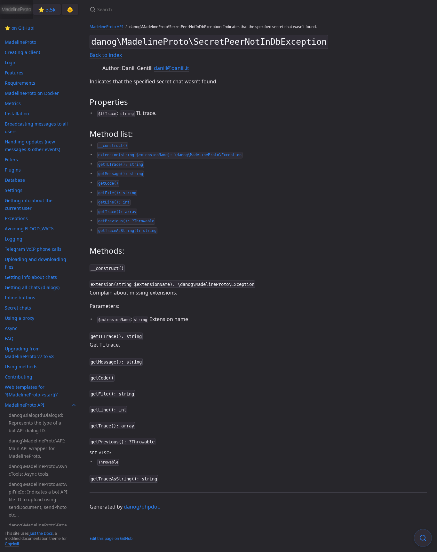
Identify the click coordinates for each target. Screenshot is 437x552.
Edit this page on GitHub (111, 538)
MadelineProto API (106, 26)
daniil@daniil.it (171, 68)
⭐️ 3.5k (47, 9)
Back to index (106, 54)
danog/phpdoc (142, 506)
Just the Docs (41, 533)
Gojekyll (12, 544)
